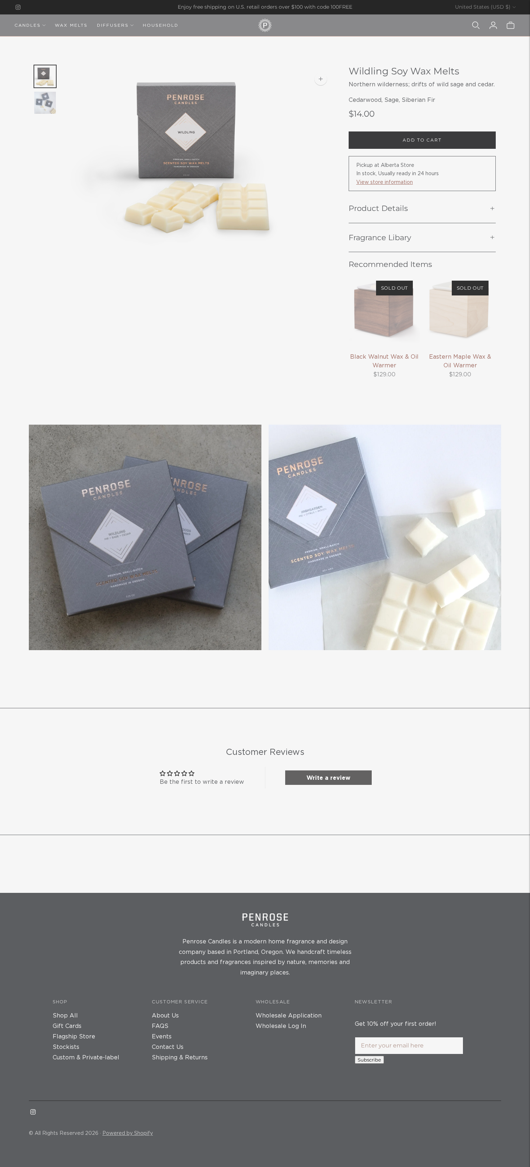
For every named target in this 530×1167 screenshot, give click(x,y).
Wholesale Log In (281, 1026)
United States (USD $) (483, 7)
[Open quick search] (476, 25)
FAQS (160, 1026)
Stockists (66, 1046)
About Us (165, 1015)
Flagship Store (74, 1036)
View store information (384, 182)
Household (160, 25)
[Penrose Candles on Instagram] (18, 7)
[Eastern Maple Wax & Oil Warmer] (460, 309)
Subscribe (369, 1060)
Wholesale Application (289, 1015)
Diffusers (113, 25)
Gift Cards (67, 1026)
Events (162, 1036)
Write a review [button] (328, 777)
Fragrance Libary (380, 237)
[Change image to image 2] (45, 103)
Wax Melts (71, 25)
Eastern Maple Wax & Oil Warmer (460, 360)
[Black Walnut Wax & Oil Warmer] (384, 309)
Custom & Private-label (86, 1057)
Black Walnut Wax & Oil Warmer (384, 360)
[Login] (493, 25)
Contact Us (168, 1046)
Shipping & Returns (180, 1057)
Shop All (65, 1015)
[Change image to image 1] (45, 76)
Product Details (378, 208)
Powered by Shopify (127, 1133)
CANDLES (27, 25)
